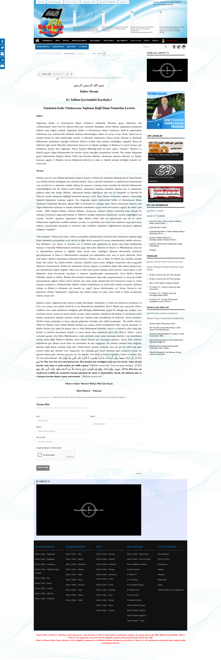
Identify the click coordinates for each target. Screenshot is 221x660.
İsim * (38, 416)
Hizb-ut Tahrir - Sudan (74, 574)
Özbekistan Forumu (134, 600)
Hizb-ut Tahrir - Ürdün (74, 600)
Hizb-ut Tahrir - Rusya (104, 605)
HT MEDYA (83, 47)
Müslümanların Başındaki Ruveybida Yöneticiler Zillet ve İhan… (163, 347)
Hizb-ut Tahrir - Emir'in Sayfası (139, 559)
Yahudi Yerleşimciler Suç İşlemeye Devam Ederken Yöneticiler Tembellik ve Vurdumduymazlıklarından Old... (142, 29)
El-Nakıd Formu (133, 590)
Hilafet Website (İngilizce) (136, 615)
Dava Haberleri (163, 554)
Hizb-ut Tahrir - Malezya (44, 593)
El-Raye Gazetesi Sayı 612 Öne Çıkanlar (165, 275)
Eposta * (39, 427)
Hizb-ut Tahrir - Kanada (105, 600)
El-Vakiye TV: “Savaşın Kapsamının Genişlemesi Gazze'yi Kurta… (163, 300)
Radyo (160, 585)
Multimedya (162, 580)
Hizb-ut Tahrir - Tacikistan (44, 599)
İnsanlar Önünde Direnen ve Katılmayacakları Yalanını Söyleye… (163, 239)
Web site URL (41, 437)
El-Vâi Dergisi (132, 580)
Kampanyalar (162, 564)
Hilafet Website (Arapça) (136, 605)
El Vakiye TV (43, 481)
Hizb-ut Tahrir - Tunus (74, 590)
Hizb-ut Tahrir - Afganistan (45, 554)
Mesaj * (93, 416)
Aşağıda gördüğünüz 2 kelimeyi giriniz (49, 448)
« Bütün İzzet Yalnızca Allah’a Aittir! (63, 397)
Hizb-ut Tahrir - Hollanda (105, 590)
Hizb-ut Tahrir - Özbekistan (76, 564)
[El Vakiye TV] (178, 49)
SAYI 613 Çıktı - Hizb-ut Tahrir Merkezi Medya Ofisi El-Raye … (165, 222)
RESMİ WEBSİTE (43, 47)
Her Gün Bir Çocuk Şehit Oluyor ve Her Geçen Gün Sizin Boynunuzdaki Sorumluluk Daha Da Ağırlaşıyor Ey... (86, 28)
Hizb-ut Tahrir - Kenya (43, 583)
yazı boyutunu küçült (87, 53)
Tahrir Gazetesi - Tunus (135, 621)
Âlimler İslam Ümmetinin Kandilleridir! (165, 318)
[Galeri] (183, 49)
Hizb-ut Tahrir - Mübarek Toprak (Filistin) (47, 571)
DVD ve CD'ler (163, 559)
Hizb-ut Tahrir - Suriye (74, 580)
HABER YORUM (135, 41)
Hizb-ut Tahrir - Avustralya (106, 564)
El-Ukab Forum (133, 595)
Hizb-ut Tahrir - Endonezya (45, 564)
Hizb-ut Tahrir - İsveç (104, 595)
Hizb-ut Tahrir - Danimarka (106, 574)
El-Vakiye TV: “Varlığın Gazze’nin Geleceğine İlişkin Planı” (162, 294)
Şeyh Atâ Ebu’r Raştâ (157, 227)
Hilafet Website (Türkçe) (136, 610)
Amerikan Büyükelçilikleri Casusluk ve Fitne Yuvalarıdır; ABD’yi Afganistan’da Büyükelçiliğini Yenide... (172, 29)
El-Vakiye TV (132, 574)
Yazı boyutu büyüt (89, 53)
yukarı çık (139, 473)
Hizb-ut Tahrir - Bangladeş (44, 559)
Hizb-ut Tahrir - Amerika (105, 559)
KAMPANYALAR (58, 47)
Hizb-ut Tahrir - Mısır (74, 554)
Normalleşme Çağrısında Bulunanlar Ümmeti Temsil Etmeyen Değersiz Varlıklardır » (100, 397)
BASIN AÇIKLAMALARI (158, 307)
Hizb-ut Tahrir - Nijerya (74, 559)
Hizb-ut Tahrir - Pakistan (75, 569)
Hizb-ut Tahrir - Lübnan (44, 588)
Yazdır (94, 53)
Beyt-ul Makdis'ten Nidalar (137, 564)
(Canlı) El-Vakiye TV (158, 53)
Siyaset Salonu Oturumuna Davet (162, 324)
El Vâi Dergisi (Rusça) (135, 585)
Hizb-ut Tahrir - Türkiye (75, 595)
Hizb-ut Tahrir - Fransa (104, 579)
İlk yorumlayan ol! (69, 53)
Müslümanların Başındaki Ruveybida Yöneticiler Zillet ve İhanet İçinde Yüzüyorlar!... (115, 28)
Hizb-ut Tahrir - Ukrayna (105, 610)
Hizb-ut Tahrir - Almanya (105, 554)
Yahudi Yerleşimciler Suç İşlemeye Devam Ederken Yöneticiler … (165, 353)
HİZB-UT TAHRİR (156, 216)
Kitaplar (152, 250)
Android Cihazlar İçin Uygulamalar (171, 590)
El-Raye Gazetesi (133, 569)
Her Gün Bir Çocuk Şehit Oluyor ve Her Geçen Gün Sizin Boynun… (165, 329)
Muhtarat (71, 47)
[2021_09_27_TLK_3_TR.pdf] (104, 53)
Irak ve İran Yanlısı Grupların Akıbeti (164, 283)
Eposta (99, 53)
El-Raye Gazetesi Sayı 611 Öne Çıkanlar (164, 279)
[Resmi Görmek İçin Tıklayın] (89, 79)
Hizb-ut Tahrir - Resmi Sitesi (137, 554)
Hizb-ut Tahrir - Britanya (105, 569)
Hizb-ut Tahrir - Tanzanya (75, 585)
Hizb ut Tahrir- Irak (42, 578)
